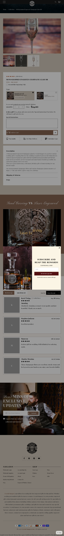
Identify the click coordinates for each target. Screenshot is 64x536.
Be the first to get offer (46, 273)
